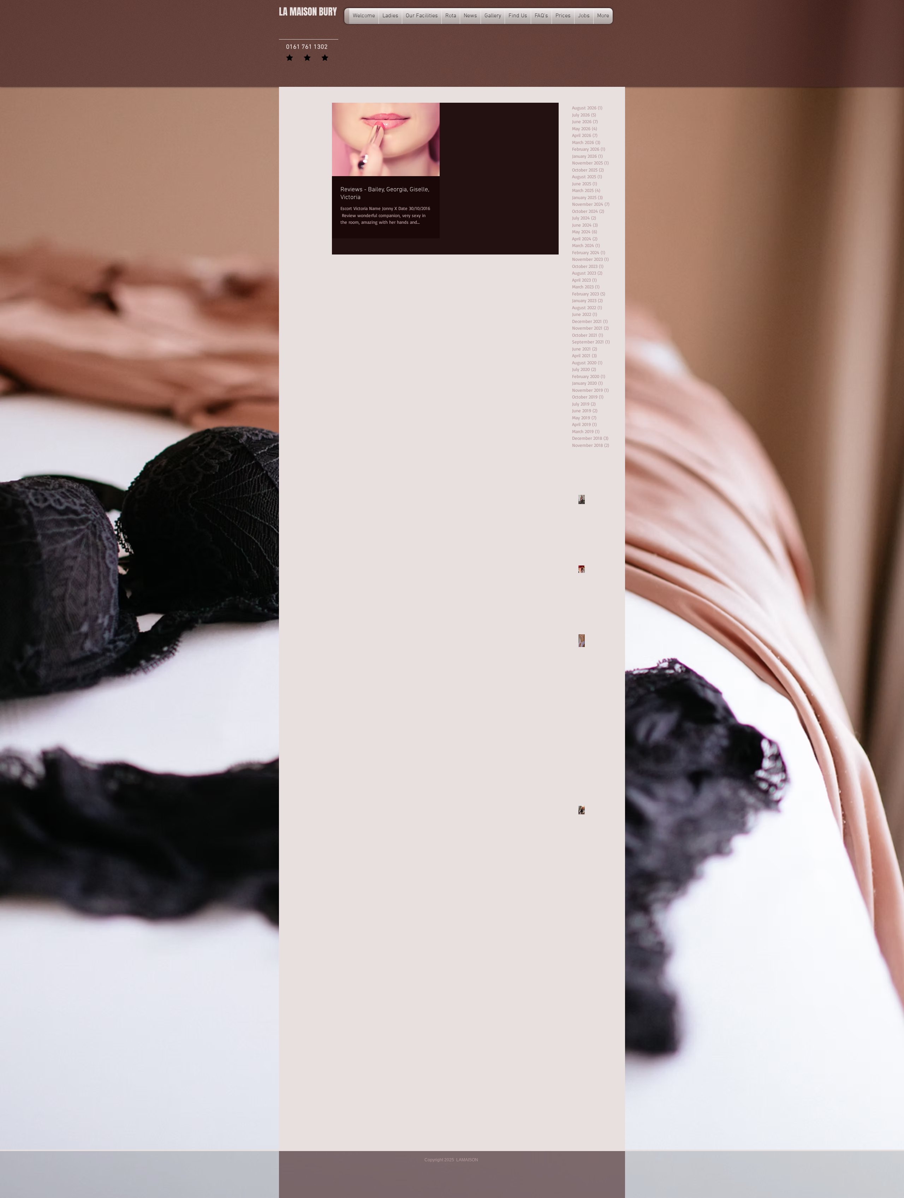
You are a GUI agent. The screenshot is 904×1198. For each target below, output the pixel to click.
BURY (308, 12)
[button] (451, 16)
